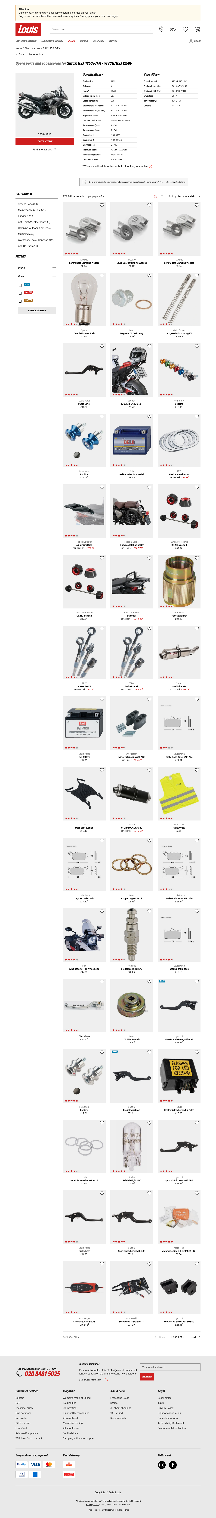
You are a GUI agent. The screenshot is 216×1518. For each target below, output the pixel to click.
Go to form (180, 182)
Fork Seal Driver (179, 615)
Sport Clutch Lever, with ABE (179, 1180)
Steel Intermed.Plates (179, 474)
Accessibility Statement (171, 1423)
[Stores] (161, 29)
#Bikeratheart (70, 1418)
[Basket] (197, 29)
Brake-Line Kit (84, 686)
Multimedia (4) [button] (26, 234)
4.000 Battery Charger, (84, 1321)
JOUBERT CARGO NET (132, 404)
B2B (17, 1402)
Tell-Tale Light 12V (132, 1180)
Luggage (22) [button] (25, 216)
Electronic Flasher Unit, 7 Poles (179, 1110)
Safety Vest (179, 827)
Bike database (23, 1413)
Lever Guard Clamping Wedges (84, 263)
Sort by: (172, 196)
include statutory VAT (93, 1501)
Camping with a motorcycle (78, 1438)
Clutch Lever (84, 404)
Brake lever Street (131, 1110)
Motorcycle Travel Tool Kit (131, 1321)
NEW (27, 284)
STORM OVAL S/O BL (131, 827)
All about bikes (71, 1428)
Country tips (69, 1408)
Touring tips (69, 1402)
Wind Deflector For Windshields (84, 969)
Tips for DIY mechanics (76, 1413)
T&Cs (161, 1402)
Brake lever (84, 1251)
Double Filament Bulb (84, 333)
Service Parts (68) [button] (28, 204)
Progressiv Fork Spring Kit (179, 333)
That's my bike (44, 141)
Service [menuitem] (113, 41)
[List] (161, 196)
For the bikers (70, 1433)
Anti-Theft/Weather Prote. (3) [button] (34, 222)
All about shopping (120, 1408)
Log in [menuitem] (197, 41)
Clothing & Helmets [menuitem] (25, 41)
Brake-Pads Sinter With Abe (179, 757)
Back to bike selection (30, 54)
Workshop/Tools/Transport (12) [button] (36, 240)
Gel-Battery (84, 757)
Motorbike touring (73, 1423)
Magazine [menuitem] (98, 41)
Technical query (24, 1408)
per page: (93, 196)
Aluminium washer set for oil (84, 1180)
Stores (113, 1402)
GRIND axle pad (179, 545)
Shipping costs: (92, 1504)
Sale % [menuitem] (71, 41)
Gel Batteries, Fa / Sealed (132, 474)
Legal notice (164, 1397)
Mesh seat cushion (84, 827)
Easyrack (131, 615)
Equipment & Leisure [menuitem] (52, 41)
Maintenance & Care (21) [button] (32, 210)
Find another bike (42, 149)
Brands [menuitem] (84, 41)
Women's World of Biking (77, 1397)
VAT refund (116, 1413)
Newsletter (21, 1418)
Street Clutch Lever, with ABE (179, 1039)
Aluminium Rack (84, 545)
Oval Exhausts (179, 686)
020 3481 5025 (42, 1374)
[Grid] (155, 196)
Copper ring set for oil (131, 898)
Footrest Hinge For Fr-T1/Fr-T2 (179, 1321)
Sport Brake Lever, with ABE (131, 1251)
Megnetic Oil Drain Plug (131, 333)
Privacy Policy (165, 1408)
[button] (149, 29)
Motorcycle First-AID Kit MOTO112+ (179, 1251)
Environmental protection (172, 1428)
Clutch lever (84, 1036)
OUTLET (28, 300)
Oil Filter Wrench (132, 1039)
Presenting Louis (119, 1397)
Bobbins (179, 404)
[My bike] (173, 29)
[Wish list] (185, 29)
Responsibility (118, 1418)
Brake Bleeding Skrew (131, 969)
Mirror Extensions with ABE (131, 757)
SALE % (28, 292)
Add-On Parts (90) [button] (28, 246)
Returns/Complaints (26, 1433)
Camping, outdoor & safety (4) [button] (35, 228)
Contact (19, 1397)
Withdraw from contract (28, 1438)
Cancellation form (168, 1418)
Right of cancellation (169, 1413)
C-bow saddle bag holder (132, 545)
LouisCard (21, 1428)
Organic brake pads (84, 898)
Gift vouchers (22, 1423)
